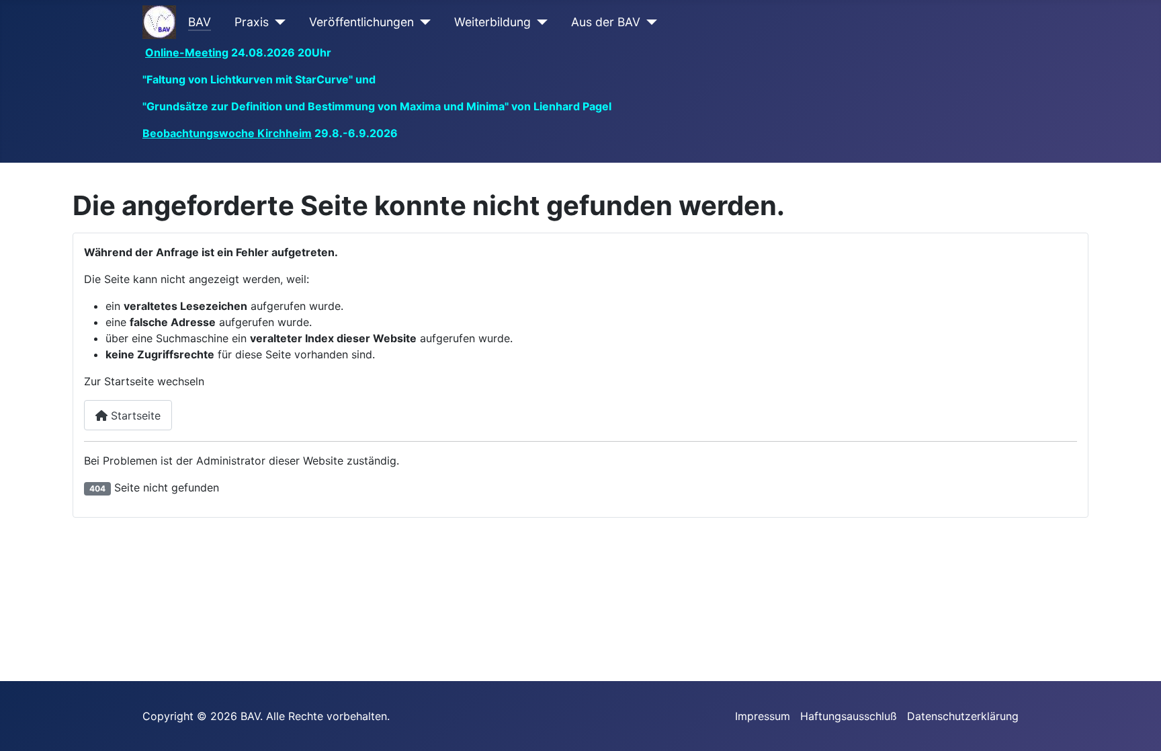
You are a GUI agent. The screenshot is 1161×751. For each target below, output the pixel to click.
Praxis (251, 22)
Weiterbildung (492, 22)
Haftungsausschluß (848, 716)
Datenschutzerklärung (963, 716)
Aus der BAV (605, 22)
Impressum (762, 716)
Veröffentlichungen (361, 22)
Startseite (134, 415)
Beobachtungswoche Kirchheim (227, 133)
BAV (199, 22)
